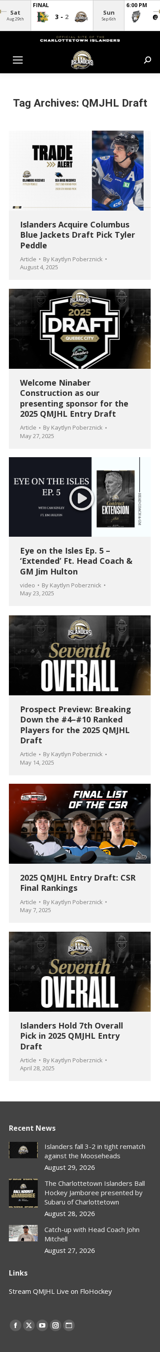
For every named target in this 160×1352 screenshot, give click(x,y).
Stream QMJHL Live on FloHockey (60, 1291)
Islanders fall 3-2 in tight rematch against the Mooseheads (94, 1151)
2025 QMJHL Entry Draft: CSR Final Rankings (78, 882)
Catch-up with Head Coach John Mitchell (92, 1234)
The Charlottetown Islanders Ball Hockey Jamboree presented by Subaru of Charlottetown (94, 1192)
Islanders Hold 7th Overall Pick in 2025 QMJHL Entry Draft (71, 1036)
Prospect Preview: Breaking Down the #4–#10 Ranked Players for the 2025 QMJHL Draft (75, 725)
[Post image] (23, 1150)
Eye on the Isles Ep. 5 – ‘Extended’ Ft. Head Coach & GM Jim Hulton (76, 561)
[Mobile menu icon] (18, 60)
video (27, 585)
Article (28, 259)
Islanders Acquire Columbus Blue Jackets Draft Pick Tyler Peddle (77, 235)
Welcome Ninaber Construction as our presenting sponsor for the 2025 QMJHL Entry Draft (74, 398)
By (73, 259)
